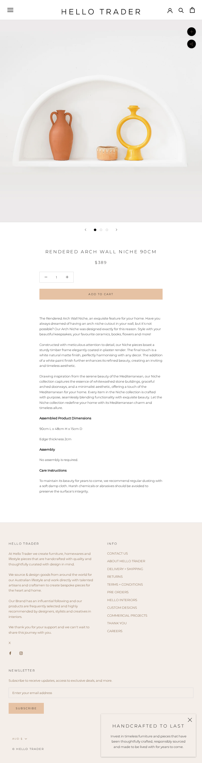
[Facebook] (10, 653)
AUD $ (17, 738)
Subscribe (26, 708)
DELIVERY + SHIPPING (125, 569)
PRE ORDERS (118, 592)
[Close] (190, 720)
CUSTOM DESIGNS (122, 608)
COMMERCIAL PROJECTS (127, 615)
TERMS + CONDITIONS (125, 584)
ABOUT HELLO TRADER (126, 561)
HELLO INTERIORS (122, 600)
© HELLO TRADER (28, 749)
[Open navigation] (10, 10)
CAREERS (114, 631)
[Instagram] (21, 653)
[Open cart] (192, 10)
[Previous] (85, 230)
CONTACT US (117, 553)
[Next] (116, 230)
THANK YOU (117, 623)
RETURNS (115, 576)
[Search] (181, 10)
